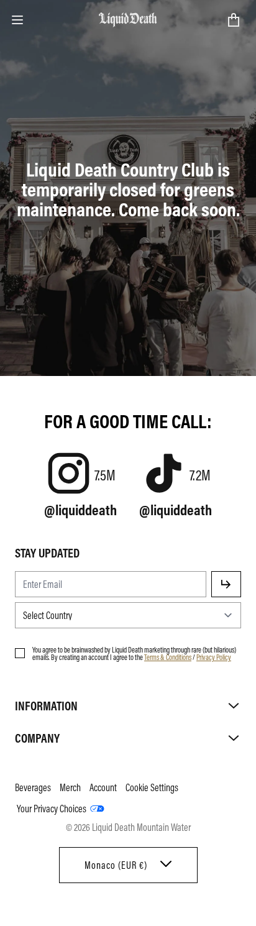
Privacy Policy (213, 657)
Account (103, 787)
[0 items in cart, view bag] (233, 19)
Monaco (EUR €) (116, 865)
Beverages (33, 787)
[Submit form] (226, 584)
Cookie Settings (152, 787)
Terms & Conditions (167, 657)
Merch (70, 787)
